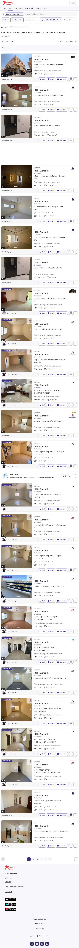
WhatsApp (63, 79)
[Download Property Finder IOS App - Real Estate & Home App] (10, 899)
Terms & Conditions (39, 919)
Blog (45, 8)
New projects (18, 8)
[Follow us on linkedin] (47, 944)
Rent (10, 8)
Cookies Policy (39, 928)
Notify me (66, 476)
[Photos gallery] (16, 65)
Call (43, 79)
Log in (73, 3)
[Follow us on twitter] (42, 944)
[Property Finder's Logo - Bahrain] (8, 3)
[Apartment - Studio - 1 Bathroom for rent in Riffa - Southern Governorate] (39, 129)
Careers (8, 882)
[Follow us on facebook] (37, 944)
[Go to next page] (76, 859)
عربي (31, 936)
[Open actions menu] (75, 79)
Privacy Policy (39, 924)
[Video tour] (6, 75)
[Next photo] (30, 65)
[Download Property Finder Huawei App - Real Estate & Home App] (10, 909)
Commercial (29, 8)
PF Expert (8, 892)
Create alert (9, 41)
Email (52, 79)
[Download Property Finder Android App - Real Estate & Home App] (10, 904)
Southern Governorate (13, 14)
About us (8, 878)
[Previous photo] (3, 65)
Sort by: (61, 41)
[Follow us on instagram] (32, 944)
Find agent (38, 8)
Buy (5, 8)
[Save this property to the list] (71, 79)
